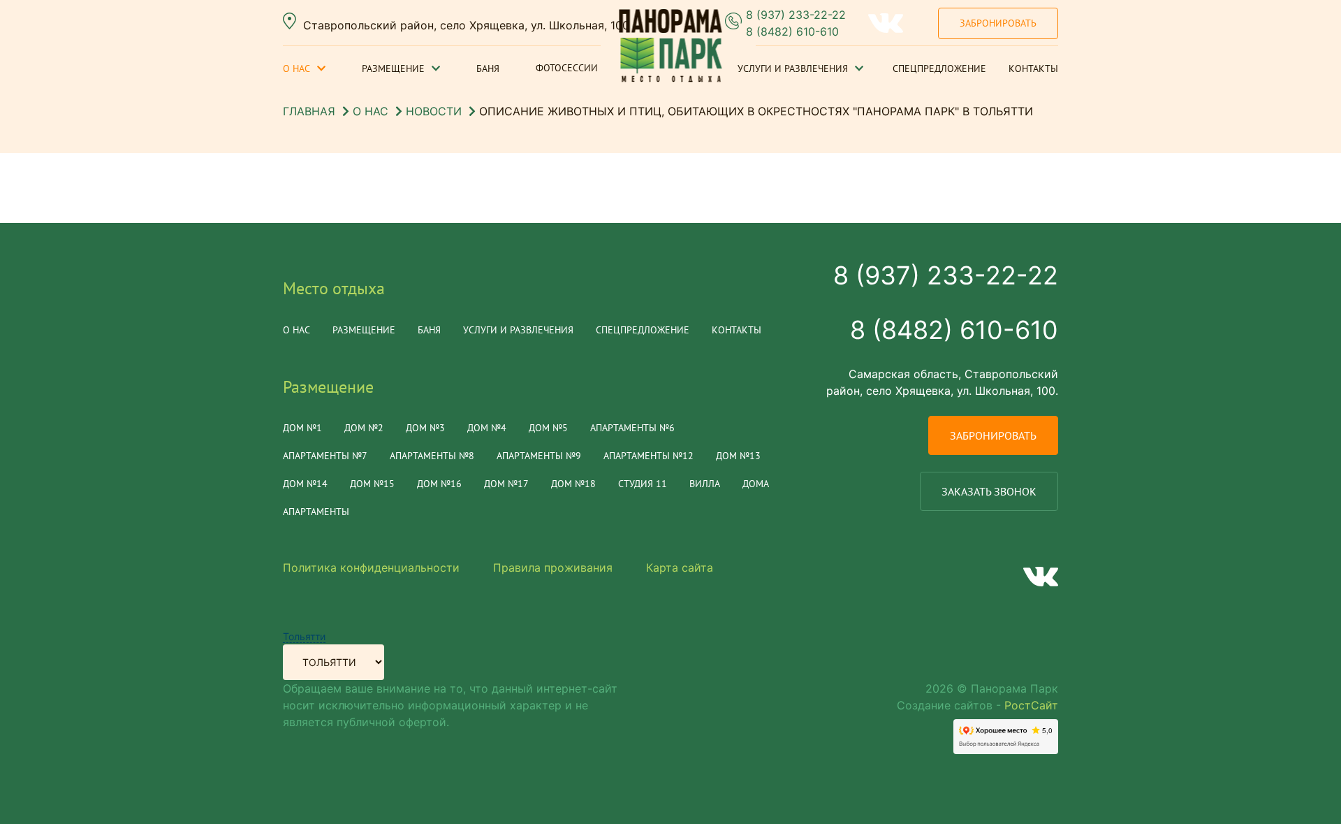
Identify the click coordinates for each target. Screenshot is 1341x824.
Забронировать (998, 23)
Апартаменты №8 (432, 455)
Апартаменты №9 (539, 455)
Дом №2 (363, 427)
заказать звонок (988, 491)
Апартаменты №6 (632, 427)
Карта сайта (679, 567)
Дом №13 (738, 455)
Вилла (704, 483)
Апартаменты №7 (325, 455)
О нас (296, 68)
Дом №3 (425, 427)
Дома (755, 483)
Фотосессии (567, 68)
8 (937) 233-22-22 (796, 15)
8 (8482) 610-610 (792, 31)
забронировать (993, 435)
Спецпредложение (939, 68)
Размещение (393, 68)
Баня (487, 68)
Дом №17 (506, 483)
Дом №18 (573, 483)
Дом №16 (439, 483)
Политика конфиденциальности (371, 567)
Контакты (1033, 68)
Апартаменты (316, 511)
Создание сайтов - (977, 705)
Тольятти (304, 636)
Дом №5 (548, 427)
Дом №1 (302, 427)
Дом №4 (486, 427)
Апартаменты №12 (648, 455)
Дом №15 (372, 483)
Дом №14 (305, 483)
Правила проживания (553, 567)
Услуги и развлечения (793, 68)
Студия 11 (642, 483)
